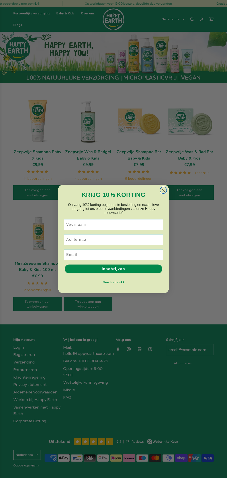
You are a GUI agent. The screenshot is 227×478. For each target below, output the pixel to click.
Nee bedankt (113, 282)
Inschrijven (113, 269)
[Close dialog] (163, 190)
